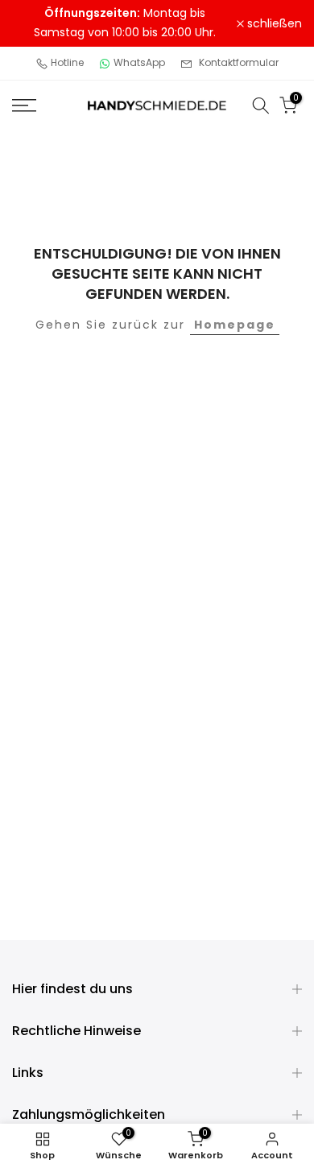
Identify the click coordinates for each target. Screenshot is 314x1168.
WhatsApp (139, 62)
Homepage (234, 325)
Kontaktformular (239, 62)
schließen (273, 23)
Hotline (67, 62)
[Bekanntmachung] (124, 23)
